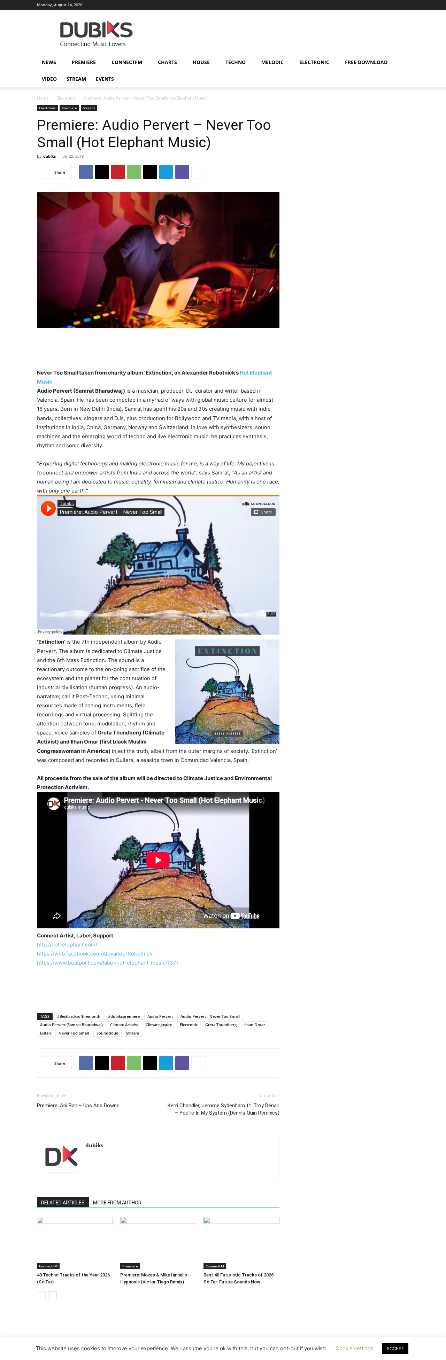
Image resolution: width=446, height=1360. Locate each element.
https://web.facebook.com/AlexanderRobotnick (94, 953)
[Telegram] (166, 172)
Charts (167, 62)
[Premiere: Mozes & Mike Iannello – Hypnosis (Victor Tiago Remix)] (158, 1243)
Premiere (84, 62)
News (49, 62)
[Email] (150, 172)
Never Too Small (74, 1033)
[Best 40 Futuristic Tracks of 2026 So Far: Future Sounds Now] (241, 1243)
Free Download (366, 62)
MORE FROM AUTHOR (117, 1202)
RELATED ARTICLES (63, 1202)
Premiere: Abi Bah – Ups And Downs (78, 1105)
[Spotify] (369, 5)
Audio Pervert (160, 1016)
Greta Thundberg (221, 1024)
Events (105, 79)
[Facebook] (312, 5)
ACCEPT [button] (395, 1348)
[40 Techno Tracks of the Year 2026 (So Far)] (75, 1243)
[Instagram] (323, 5)
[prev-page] (41, 1295)
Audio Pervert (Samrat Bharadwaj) (71, 1024)
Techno (235, 62)
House (201, 62)
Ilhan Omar (254, 1024)
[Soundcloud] (358, 5)
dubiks (49, 156)
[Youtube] (404, 5)
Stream (76, 79)
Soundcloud (107, 1033)
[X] (392, 5)
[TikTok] (381, 5)
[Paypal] (346, 5)
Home (43, 98)
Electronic (314, 62)
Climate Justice (159, 1024)
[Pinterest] (118, 172)
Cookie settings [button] (355, 1348)
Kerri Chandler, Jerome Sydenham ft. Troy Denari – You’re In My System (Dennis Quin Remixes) (223, 1109)
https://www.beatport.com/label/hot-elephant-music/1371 (108, 962)
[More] (198, 172)
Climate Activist (124, 1024)
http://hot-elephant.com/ (67, 944)
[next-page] (52, 1295)
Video (49, 79)
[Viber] (182, 172)
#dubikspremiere (124, 1016)
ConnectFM (127, 62)
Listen (45, 1033)
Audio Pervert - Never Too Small (210, 1016)
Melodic (272, 62)
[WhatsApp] (134, 172)
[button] (400, 63)
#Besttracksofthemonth (78, 1016)
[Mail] (335, 5)
